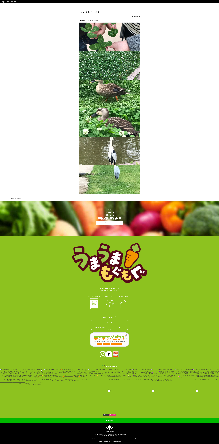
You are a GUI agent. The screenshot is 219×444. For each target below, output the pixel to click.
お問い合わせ (140, 438)
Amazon (119, 327)
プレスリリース (100, 438)
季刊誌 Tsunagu (133, 438)
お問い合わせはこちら (109, 222)
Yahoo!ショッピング (100, 327)
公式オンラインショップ (109, 317)
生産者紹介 (113, 438)
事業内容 (81, 438)
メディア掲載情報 (92, 438)
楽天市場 (109, 322)
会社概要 (86, 438)
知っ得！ (127, 438)
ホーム (77, 438)
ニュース (7, 198)
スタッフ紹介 (107, 438)
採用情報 (118, 438)
